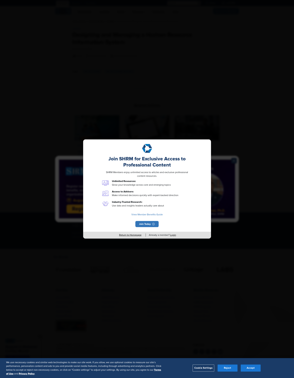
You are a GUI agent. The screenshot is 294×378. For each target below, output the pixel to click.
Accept (251, 368)
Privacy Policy (27, 373)
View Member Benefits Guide (147, 214)
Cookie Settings (203, 368)
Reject (227, 368)
